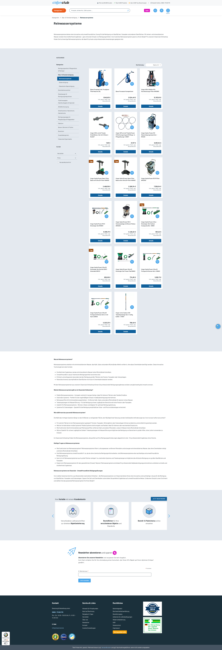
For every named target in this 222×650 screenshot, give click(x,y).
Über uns (85, 619)
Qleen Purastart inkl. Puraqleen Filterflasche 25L (99, 90)
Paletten (60, 123)
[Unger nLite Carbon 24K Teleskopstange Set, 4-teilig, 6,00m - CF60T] (126, 302)
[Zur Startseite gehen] (60, 3)
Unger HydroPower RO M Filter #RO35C (150, 179)
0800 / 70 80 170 (165, 3)
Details (100, 106)
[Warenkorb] (168, 10)
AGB (114, 622)
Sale (147, 10)
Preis (59, 158)
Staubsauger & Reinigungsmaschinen (65, 95)
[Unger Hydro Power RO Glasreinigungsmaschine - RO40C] (151, 122)
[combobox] (97, 10)
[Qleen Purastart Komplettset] (126, 78)
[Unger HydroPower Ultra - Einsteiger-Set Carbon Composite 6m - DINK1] (151, 211)
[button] (218, 326)
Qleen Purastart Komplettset (124, 91)
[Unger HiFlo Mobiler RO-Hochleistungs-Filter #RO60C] (151, 78)
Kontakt (84, 625)
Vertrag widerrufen (120, 632)
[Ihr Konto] (161, 10)
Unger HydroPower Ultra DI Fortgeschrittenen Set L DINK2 (150, 270)
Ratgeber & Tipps (87, 614)
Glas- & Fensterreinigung (65, 75)
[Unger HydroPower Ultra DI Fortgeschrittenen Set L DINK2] (151, 256)
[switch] (6, 643)
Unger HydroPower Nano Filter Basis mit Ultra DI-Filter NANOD (99, 179)
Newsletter (85, 622)
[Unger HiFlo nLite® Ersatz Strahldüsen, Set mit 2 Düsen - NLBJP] (100, 122)
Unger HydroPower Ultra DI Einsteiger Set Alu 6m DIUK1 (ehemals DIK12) (98, 269)
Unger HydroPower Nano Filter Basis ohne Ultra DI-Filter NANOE (126, 179)
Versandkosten (106, 647)
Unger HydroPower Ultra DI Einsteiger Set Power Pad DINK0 (125, 270)
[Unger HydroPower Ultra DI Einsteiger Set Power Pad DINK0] (126, 256)
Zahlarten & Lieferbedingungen (122, 617)
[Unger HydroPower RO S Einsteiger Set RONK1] (100, 211)
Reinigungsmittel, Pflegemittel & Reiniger (67, 70)
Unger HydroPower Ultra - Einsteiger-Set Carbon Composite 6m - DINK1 (149, 224)
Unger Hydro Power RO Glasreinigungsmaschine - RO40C (149, 135)
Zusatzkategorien (63, 135)
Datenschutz (117, 625)
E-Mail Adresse (83, 571)
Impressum (116, 628)
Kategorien (59, 64)
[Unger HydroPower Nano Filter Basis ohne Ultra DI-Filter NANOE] (126, 167)
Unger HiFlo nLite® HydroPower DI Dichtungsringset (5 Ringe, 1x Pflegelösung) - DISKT (125, 135)
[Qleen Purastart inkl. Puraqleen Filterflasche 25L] (100, 78)
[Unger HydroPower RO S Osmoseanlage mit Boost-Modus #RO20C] (126, 211)
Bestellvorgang (117, 614)
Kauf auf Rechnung (88, 611)
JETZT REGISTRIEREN (159, 499)
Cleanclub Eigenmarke (65, 139)
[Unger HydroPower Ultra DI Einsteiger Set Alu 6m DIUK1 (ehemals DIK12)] (100, 256)
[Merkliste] (106, 84)
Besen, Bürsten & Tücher (65, 127)
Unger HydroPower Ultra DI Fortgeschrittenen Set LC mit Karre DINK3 (99, 314)
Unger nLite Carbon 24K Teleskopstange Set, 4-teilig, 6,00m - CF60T (124, 314)
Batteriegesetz (117, 608)
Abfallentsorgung (63, 107)
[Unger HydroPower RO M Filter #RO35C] (151, 167)
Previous (53, 515)
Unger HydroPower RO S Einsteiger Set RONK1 (97, 225)
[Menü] (9, 633)
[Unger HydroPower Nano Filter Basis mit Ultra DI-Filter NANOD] (100, 167)
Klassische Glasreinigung (66, 86)
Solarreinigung (63, 82)
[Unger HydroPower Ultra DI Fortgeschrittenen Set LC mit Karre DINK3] (100, 302)
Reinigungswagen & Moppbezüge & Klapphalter (66, 118)
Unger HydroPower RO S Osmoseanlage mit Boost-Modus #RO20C (125, 224)
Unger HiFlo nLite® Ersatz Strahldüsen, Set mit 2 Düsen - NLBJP (99, 135)
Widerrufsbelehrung (119, 619)
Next (169, 515)
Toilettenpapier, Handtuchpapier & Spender (66, 102)
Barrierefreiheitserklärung (121, 611)
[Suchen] (128, 10)
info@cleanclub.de (58, 628)
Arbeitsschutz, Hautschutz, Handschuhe (66, 112)
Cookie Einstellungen (89, 628)
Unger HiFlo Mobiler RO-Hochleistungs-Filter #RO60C (150, 90)
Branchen (61, 131)
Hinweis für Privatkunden (90, 608)
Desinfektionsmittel (64, 90)
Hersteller (60, 153)
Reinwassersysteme (65, 78)
